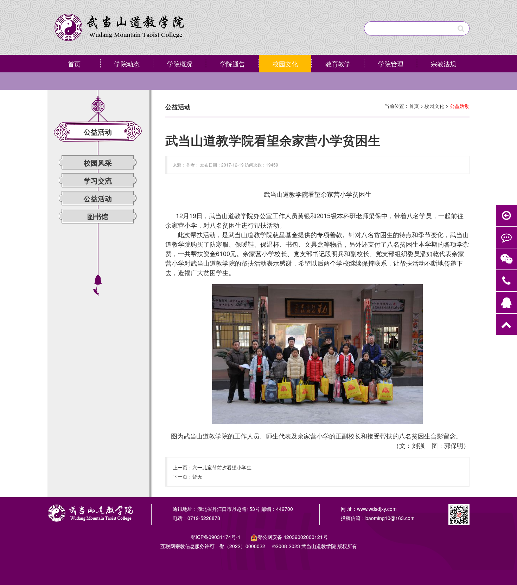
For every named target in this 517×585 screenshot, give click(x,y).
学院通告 (232, 63)
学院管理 (390, 63)
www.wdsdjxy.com (377, 508)
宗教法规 (443, 63)
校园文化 (285, 63)
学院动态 (127, 63)
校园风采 (98, 162)
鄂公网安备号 (292, 536)
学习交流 (98, 180)
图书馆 (97, 216)
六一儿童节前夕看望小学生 (221, 467)
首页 (74, 63)
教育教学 (338, 63)
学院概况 (179, 63)
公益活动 (98, 198)
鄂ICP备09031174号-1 (216, 536)
